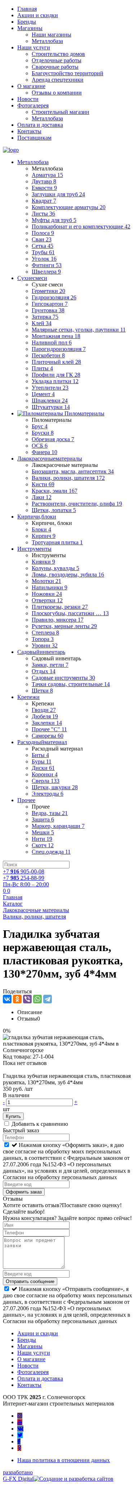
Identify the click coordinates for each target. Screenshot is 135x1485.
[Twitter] (20, 1435)
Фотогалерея (33, 105)
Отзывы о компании (57, 93)
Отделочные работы (56, 60)
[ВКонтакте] (7, 999)
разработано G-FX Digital (18, 1475)
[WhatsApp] (37, 999)
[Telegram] (47, 999)
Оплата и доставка (40, 125)
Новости (28, 99)
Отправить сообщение (30, 1281)
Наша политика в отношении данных (63, 1460)
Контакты (29, 131)
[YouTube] (19, 1422)
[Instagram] (19, 1416)
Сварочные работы (55, 67)
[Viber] (27, 999)
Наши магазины (51, 35)
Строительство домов (58, 54)
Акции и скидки (37, 15)
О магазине (31, 86)
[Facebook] (19, 1441)
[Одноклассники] (17, 999)
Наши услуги (33, 47)
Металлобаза (47, 41)
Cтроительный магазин (60, 112)
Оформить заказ (24, 1192)
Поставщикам (34, 138)
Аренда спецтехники (58, 80)
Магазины (29, 28)
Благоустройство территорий (67, 73)
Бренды (26, 22)
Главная (27, 9)
